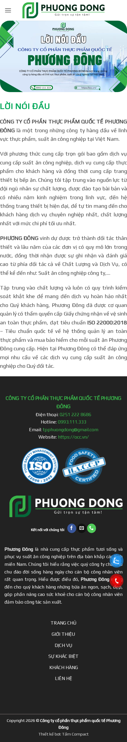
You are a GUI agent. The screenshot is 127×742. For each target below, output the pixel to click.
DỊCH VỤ (63, 645)
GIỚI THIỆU (63, 634)
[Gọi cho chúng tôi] (91, 528)
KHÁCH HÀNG (63, 667)
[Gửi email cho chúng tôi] (81, 528)
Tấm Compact (75, 734)
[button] (8, 10)
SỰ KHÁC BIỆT (63, 656)
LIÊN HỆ (63, 678)
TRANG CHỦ (63, 623)
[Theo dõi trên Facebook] (71, 528)
